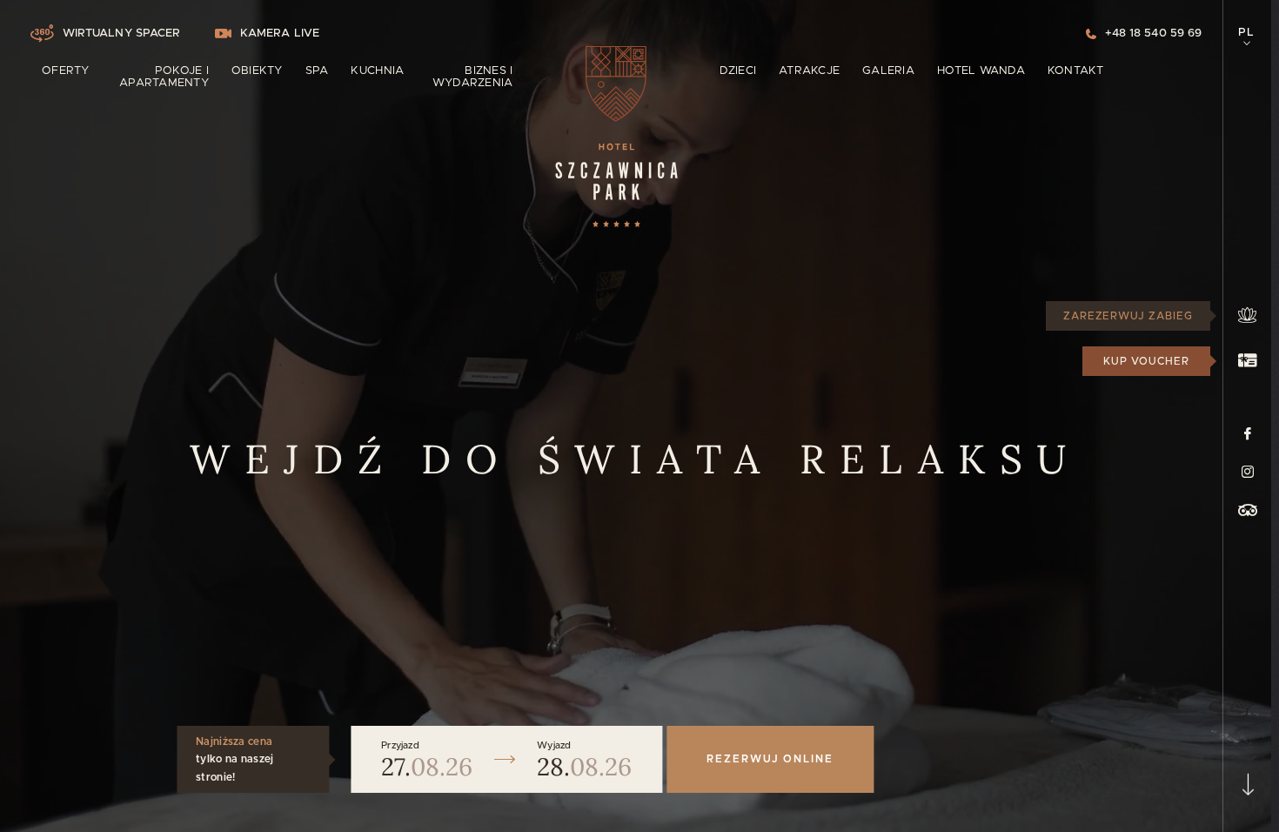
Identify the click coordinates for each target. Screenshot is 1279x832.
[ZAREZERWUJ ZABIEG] (1247, 316)
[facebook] (1247, 433)
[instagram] (1247, 471)
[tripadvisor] (1248, 510)
